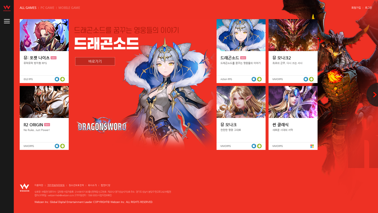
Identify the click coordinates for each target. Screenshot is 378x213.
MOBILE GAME (69, 7)
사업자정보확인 (105, 195)
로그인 (368, 7)
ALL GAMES (28, 7)
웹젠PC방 (105, 185)
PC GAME (47, 7)
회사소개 (92, 185)
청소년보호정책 (76, 185)
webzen (6, 8)
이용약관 (38, 185)
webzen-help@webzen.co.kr (61, 195)
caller (7, 21)
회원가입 (356, 7)
